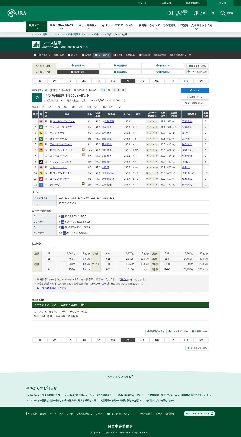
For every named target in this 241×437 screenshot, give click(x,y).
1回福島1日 (164, 65)
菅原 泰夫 (187, 121)
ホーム (35, 34)
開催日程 (145, 55)
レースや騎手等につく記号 (51, 288)
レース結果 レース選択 (99, 34)
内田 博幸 (107, 150)
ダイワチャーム (58, 138)
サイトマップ (56, 413)
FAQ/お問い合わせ (37, 413)
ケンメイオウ (57, 132)
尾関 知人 (187, 150)
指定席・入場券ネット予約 (196, 25)
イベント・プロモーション (118, 25)
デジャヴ (54, 184)
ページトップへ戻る (198, 348)
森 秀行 (186, 133)
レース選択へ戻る (198, 71)
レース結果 (104, 55)
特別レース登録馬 (126, 55)
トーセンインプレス (64, 121)
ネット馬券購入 (88, 25)
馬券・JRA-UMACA (62, 25)
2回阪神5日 (122, 65)
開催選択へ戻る (198, 66)
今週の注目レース (182, 55)
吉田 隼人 (107, 156)
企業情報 (166, 3)
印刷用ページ (196, 97)
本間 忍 (186, 161)
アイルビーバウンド (61, 144)
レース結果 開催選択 (71, 34)
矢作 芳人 (187, 184)
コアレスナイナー (59, 178)
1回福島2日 (164, 72)
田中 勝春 (107, 133)
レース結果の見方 (196, 103)
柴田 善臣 (107, 138)
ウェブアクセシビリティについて (112, 413)
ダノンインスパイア (61, 127)
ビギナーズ (206, 13)
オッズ (74, 55)
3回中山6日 (79, 72)
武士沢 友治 (108, 179)
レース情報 (220, 3)
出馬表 (60, 55)
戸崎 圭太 (107, 127)
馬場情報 (161, 55)
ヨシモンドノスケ (62, 173)
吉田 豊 (105, 167)
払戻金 (88, 55)
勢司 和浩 (187, 144)
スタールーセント (59, 155)
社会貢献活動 (193, 3)
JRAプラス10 (98, 283)
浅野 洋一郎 (188, 173)
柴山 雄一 (107, 161)
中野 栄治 (187, 156)
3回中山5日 (79, 65)
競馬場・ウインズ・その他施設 (157, 25)
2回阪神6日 (122, 72)
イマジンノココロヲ (61, 161)
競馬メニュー (37, 25)
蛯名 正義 (107, 144)
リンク (69, 413)
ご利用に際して (84, 413)
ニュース (142, 3)
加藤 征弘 (187, 127)
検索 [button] (230, 13)
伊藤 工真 (109, 121)
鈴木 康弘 (187, 179)
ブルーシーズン (58, 167)
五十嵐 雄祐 (108, 173)
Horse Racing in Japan (198, 413)
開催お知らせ (43, 55)
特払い (124, 279)
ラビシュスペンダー (64, 150)
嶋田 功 (186, 167)
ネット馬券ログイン (181, 13)
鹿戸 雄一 (187, 138)
